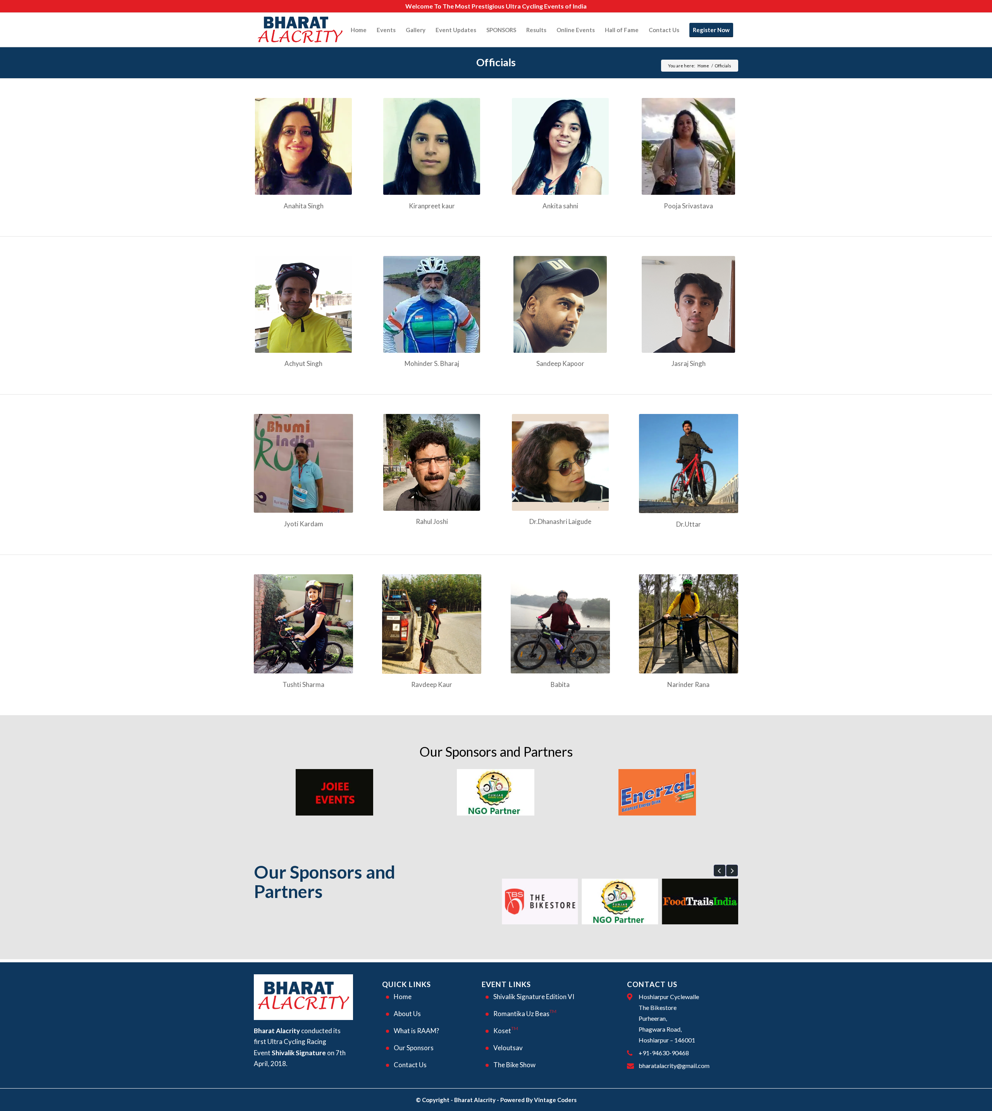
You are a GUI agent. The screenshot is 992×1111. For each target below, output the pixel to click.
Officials (496, 62)
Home (703, 65)
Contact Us (410, 1065)
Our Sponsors (414, 1048)
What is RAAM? (416, 1031)
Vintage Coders (555, 1099)
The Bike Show (514, 1065)
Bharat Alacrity (475, 1099)
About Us (407, 1014)
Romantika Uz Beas (524, 1013)
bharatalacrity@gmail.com (674, 1065)
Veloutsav (508, 1048)
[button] (719, 870)
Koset (505, 1030)
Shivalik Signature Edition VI (533, 997)
